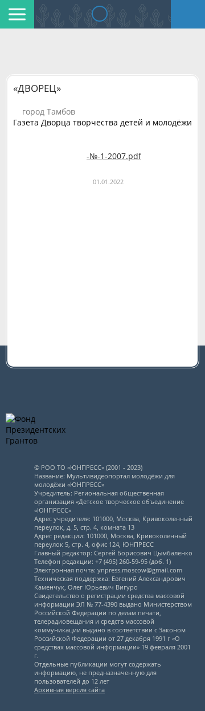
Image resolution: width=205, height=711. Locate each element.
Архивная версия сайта (69, 689)
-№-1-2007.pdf (114, 156)
